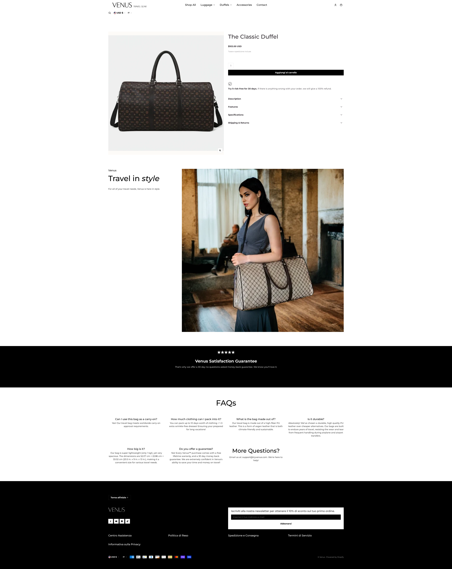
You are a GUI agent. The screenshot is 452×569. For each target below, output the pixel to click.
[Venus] (129, 5)
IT (128, 13)
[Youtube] (116, 521)
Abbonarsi (286, 523)
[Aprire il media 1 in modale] (166, 93)
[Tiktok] (127, 521)
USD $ (120, 13)
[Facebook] (110, 521)
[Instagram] (122, 521)
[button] (109, 13)
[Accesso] (335, 5)
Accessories (244, 4)
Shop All (190, 4)
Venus (322, 557)
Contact (262, 4)
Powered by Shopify (335, 557)
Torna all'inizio (118, 497)
